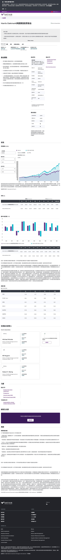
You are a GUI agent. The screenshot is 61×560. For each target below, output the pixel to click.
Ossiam (32, 531)
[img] (30, 230)
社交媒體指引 (33, 514)
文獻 (23, 44)
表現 (11, 44)
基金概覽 (2, 514)
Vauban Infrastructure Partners (38, 535)
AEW (2, 529)
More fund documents (51, 66)
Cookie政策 (33, 516)
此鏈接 (50, 5)
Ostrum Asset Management (37, 533)
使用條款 (33, 519)
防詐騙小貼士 (33, 521)
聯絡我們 (2, 521)
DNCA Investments (5, 531)
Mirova (32, 529)
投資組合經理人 (17, 44)
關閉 (3, 8)
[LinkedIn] (47, 504)
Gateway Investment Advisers (7, 535)
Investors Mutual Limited (6, 540)
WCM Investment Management (38, 540)
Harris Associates (4, 538)
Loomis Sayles (4, 542)
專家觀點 (2, 516)
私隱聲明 (33, 512)
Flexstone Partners (5, 533)
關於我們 (2, 519)
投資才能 (2, 512)
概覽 (7, 44)
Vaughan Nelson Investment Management (40, 538)
